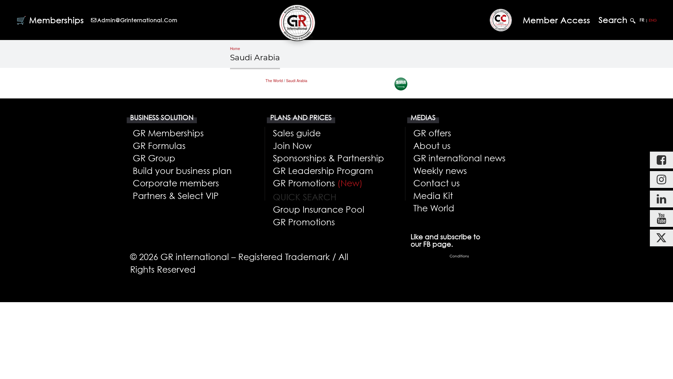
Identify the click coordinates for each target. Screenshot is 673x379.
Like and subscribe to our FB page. (445, 240)
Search (614, 20)
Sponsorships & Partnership (328, 158)
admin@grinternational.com (137, 20)
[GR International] (297, 22)
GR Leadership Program (323, 170)
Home (235, 48)
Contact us (436, 183)
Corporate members (176, 183)
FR (642, 20)
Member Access (556, 20)
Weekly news (440, 170)
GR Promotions (318, 183)
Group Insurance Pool (318, 209)
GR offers (432, 133)
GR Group (154, 158)
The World (274, 80)
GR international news (459, 158)
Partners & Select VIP (176, 195)
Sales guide (297, 133)
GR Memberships (168, 133)
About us (432, 145)
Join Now (292, 145)
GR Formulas (159, 145)
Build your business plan (182, 170)
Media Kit (433, 195)
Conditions (459, 256)
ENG (653, 20)
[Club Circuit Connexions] (500, 20)
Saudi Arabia (296, 80)
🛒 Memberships (50, 20)
